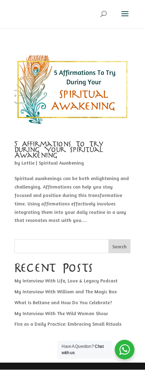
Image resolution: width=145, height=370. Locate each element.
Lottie (27, 163)
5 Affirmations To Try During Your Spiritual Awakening (59, 150)
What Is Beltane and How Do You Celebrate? (63, 302)
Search (119, 246)
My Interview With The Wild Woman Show (61, 313)
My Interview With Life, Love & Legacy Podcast (66, 280)
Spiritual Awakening (61, 163)
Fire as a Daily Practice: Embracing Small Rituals (67, 324)
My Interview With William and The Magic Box (65, 291)
